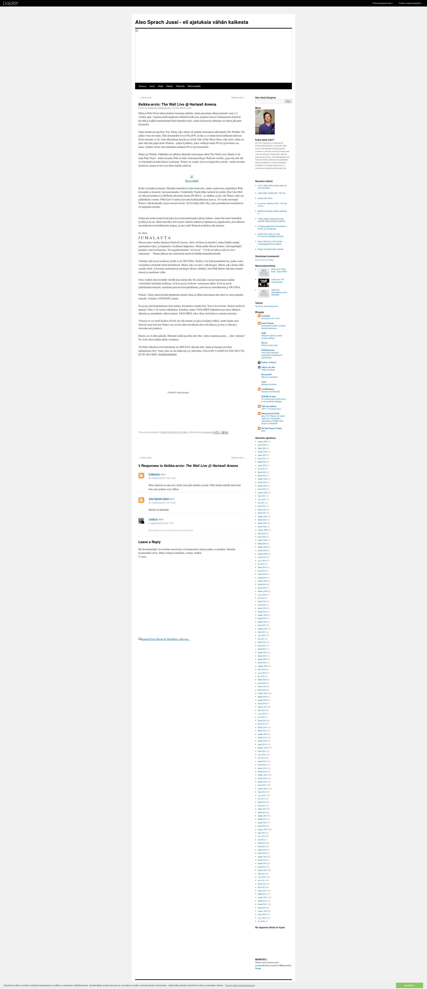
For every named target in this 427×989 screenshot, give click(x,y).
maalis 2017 (262, 652)
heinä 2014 (262, 761)
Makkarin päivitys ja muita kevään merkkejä (271, 336)
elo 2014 (261, 757)
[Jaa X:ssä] (220, 432)
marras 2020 (263, 529)
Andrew (153, 519)
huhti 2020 (262, 543)
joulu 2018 (262, 587)
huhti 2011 (262, 894)
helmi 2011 (262, 900)
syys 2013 (262, 795)
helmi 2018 (262, 618)
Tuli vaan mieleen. (269, 406)
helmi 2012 (262, 860)
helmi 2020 (262, 550)
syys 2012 (262, 836)
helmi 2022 (262, 482)
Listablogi (265, 315)
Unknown (154, 474)
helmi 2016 (262, 696)
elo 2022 (261, 468)
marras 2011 (263, 870)
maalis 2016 (262, 693)
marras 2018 (263, 591)
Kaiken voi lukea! (268, 362)
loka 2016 (262, 669)
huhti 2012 (262, 853)
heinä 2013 (262, 802)
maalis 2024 (262, 451)
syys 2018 (262, 594)
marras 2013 (263, 788)
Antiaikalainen (267, 389)
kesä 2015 (262, 723)
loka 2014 (262, 751)
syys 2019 (262, 560)
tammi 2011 (262, 904)
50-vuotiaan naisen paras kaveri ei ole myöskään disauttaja (273, 400)
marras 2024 (263, 441)
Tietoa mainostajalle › (410, 3)
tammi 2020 (262, 553)
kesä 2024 (262, 444)
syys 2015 (262, 713)
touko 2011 (262, 890)
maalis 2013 (262, 815)
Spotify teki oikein (265, 198)
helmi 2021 (262, 519)
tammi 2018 (262, 621)
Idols (263, 431)
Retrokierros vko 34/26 (270, 318)
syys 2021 (262, 499)
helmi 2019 (262, 584)
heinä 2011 (262, 883)
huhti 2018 (262, 611)
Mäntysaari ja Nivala (270, 413)
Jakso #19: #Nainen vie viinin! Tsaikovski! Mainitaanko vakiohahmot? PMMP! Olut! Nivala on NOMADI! (273, 420)
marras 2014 (263, 747)
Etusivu (142, 86)
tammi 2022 (262, 485)
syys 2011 (262, 877)
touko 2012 (262, 849)
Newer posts (238, 97)
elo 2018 (261, 598)
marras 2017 (263, 628)
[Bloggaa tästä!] (217, 432)
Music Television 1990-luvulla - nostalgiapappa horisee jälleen (270, 242)
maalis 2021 (262, 516)
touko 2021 (262, 509)
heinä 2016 (262, 679)
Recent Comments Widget (264, 260)
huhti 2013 (262, 812)
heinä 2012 (262, 842)
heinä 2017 (262, 642)
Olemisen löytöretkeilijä (270, 391)
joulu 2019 (262, 557)
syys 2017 (262, 635)
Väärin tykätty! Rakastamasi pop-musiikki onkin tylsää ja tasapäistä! (271, 219)
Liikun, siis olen (268, 367)
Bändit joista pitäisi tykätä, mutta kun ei (272, 212)
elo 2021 (261, 502)
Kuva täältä (192, 180)
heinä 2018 (262, 601)
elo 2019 (261, 563)
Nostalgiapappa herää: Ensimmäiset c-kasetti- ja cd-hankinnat (273, 227)
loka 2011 (262, 873)
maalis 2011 (262, 897)
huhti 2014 (262, 771)
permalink (206, 432)
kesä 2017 (262, 645)
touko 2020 (262, 540)
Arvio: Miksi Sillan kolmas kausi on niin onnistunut (272, 186)
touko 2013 (262, 808)
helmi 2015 (262, 737)
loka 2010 (262, 914)
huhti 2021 (262, 512)
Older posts (144, 97)
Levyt (152, 86)
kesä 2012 (262, 846)
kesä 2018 (262, 604)
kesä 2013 (262, 805)
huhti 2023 (262, 461)
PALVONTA (173, 432)
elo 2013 (261, 798)
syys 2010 (262, 917)
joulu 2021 (262, 489)
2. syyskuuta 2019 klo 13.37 (161, 523)
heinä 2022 (262, 472)
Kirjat (160, 86)
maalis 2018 (262, 615)
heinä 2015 (262, 720)
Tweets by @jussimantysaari (266, 306)
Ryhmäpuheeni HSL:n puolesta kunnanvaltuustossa (273, 326)
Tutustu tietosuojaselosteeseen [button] (240, 985)
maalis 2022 (262, 478)
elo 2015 (261, 717)
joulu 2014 (262, 744)
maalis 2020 (262, 546)
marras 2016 (263, 666)
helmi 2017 (262, 655)
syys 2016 (262, 672)
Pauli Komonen (268, 350)
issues (263, 381)
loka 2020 (262, 533)
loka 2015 (262, 710)
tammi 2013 (262, 822)
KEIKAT (164, 432)
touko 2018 (262, 608)
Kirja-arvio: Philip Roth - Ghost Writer (279, 270)
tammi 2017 (262, 659)
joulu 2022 (262, 465)
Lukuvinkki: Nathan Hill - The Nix (271, 193)
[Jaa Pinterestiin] (226, 432)
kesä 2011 (262, 887)
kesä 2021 (262, 506)
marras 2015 (263, 706)
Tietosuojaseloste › (382, 3)
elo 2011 (261, 880)
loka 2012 (262, 832)
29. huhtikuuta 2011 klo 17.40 (162, 478)
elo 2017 (261, 638)
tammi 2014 (262, 781)
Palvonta (180, 86)
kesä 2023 (262, 458)
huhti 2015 (262, 730)
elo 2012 (261, 839)
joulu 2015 (262, 703)
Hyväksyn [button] (409, 985)
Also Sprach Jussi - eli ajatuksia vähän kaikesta (191, 21)
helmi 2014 (262, 778)
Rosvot (264, 342)
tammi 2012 (262, 863)
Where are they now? (269, 345)
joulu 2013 (262, 785)
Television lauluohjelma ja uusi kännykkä (279, 292)
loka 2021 (262, 495)
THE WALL (183, 432)
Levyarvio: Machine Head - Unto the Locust (272, 204)
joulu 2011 (262, 866)
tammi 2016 (262, 700)
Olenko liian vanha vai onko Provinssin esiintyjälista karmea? (271, 234)
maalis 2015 (262, 734)
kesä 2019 (262, 570)
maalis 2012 (262, 856)
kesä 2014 (262, 764)
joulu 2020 (262, 526)
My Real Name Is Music (271, 428)
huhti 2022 (262, 475)
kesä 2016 (262, 683)
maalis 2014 (262, 774)
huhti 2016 (262, 689)
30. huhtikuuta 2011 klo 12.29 (162, 502)
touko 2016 (262, 686)
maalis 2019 (262, 581)
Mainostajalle (194, 86)
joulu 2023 (262, 455)
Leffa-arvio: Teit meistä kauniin (277, 280)
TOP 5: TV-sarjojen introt (271, 408)
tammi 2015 (262, 740)
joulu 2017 (262, 625)
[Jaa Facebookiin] (223, 432)
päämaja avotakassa (268, 384)
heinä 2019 (262, 567)
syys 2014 (262, 754)
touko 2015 (262, 727)
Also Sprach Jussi (159, 498)
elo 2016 (261, 676)
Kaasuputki (266, 374)
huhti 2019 (262, 577)
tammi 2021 (262, 523)
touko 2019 (262, 574)
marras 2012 (263, 829)
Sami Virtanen (267, 323)
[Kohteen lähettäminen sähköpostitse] (214, 432)
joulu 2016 (262, 662)
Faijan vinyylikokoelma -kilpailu (270, 249)
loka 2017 (262, 632)
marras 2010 (263, 911)
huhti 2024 (262, 448)
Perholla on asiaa (268, 396)
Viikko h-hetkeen (268, 369)
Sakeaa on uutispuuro (269, 377)
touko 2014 (262, 768)
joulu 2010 (262, 907)
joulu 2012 (262, 825)
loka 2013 (262, 791)
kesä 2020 (262, 536)
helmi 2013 (262, 819)
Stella (263, 333)
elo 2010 (261, 921)
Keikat (169, 86)
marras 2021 (263, 492)
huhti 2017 (262, 649)
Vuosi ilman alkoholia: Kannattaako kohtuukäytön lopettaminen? (271, 355)
